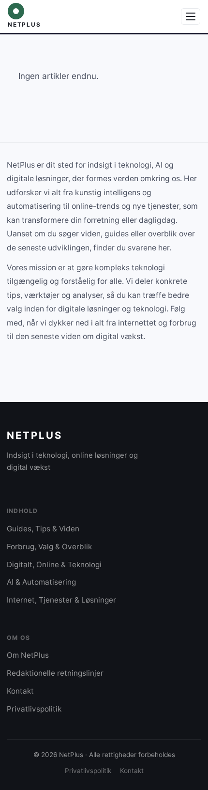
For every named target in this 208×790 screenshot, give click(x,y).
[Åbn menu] (190, 16)
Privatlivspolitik (34, 708)
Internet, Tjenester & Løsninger (61, 599)
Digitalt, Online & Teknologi (54, 564)
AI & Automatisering (41, 582)
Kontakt (20, 691)
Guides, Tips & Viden (43, 528)
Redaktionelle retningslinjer (55, 673)
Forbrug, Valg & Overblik (49, 546)
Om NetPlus (28, 655)
